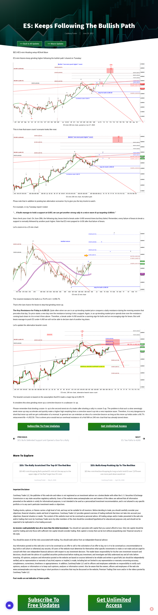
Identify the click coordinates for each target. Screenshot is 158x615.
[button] (9, 605)
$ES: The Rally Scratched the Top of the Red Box (45, 465)
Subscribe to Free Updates (43, 426)
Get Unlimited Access (114, 426)
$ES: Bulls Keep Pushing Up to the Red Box (113, 465)
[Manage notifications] (152, 609)
